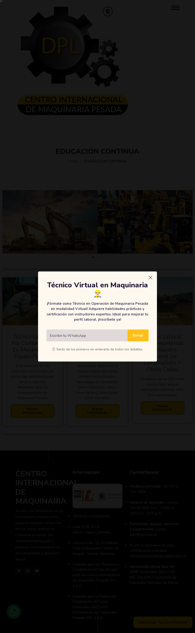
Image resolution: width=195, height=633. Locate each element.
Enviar (138, 335)
